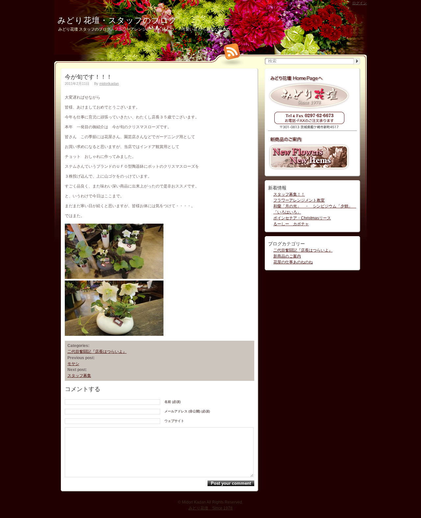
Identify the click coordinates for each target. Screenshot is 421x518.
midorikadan (109, 84)
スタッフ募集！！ (289, 194)
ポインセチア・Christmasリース (302, 218)
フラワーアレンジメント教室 (299, 200)
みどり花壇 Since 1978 (210, 508)
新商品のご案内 (287, 256)
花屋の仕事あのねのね (293, 262)
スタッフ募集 (79, 375)
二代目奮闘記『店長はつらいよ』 (97, 351)
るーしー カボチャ (291, 224)
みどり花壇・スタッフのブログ (117, 20)
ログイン (359, 3)
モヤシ (73, 363)
